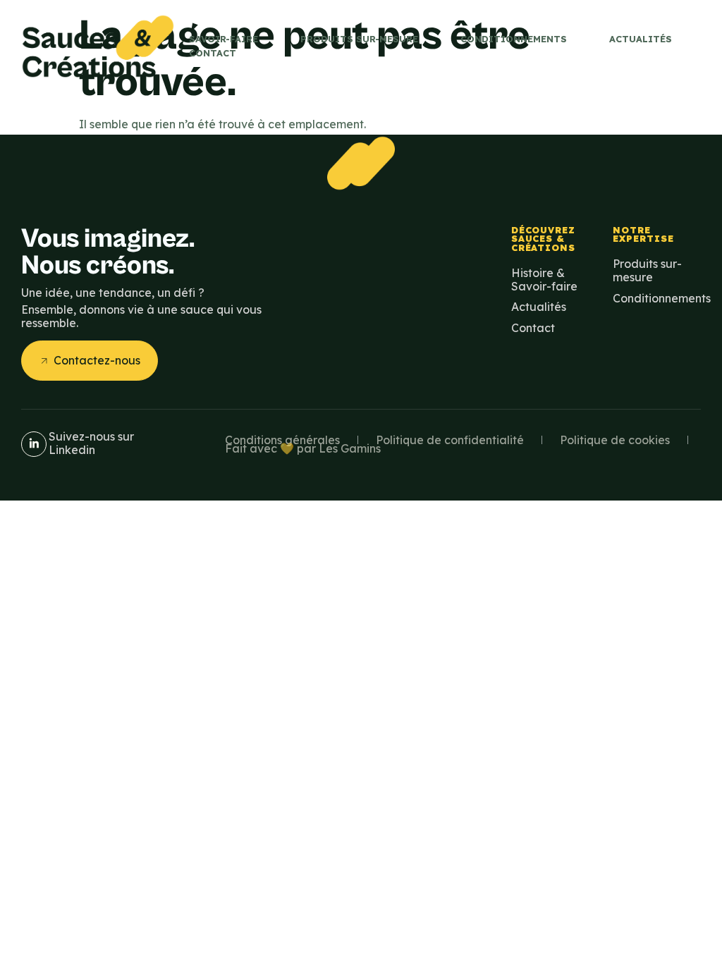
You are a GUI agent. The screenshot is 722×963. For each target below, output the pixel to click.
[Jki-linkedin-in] (34, 444)
